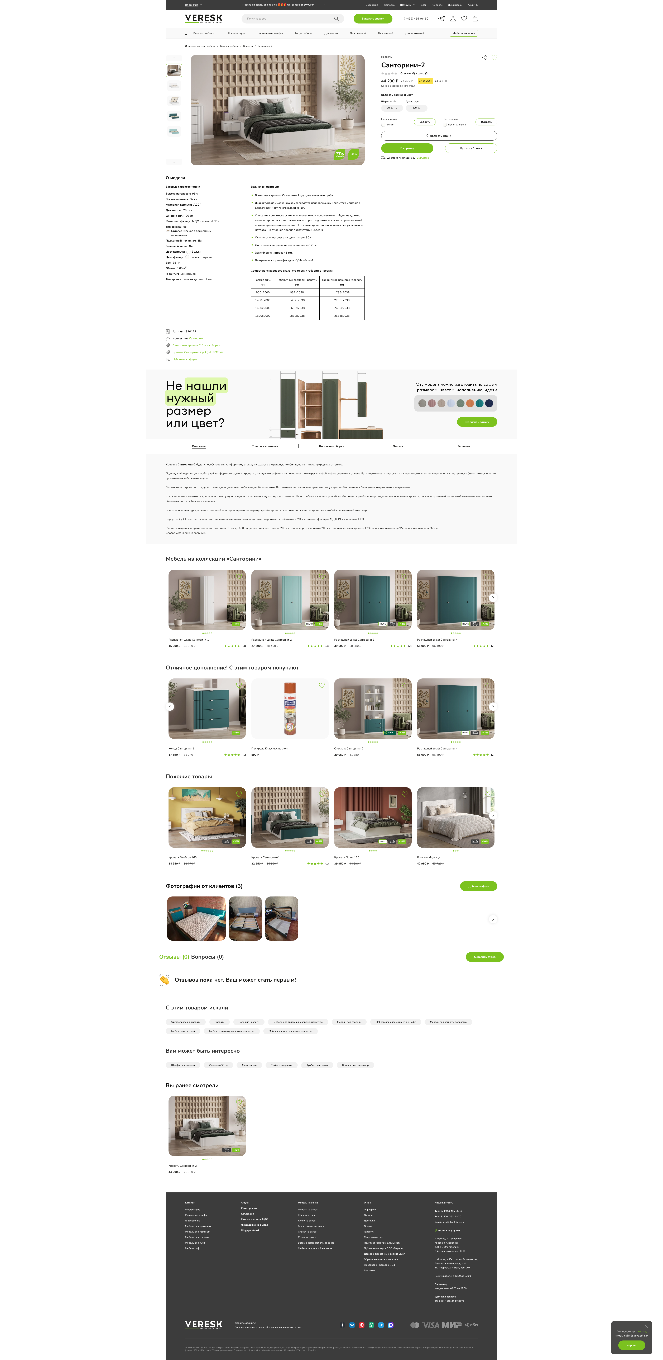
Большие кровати (249, 1022)
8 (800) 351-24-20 (451, 1216)
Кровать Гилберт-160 (183, 857)
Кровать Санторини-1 (265, 857)
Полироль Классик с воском (269, 748)
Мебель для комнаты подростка (448, 1022)
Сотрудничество (373, 1237)
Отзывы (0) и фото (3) (414, 73)
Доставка (389, 5)
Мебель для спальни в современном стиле (298, 1022)
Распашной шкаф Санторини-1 (189, 640)
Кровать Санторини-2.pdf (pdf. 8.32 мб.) (198, 352)
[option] (283, 5)
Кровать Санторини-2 (183, 1166)
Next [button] (493, 598)
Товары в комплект (265, 446)
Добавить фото (478, 886)
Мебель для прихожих (198, 1226)
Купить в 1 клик (471, 148)
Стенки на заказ (307, 1231)
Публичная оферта (185, 359)
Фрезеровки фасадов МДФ (380, 1265)
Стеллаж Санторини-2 (348, 748)
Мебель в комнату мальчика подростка (231, 1031)
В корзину (407, 148)
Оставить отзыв (485, 957)
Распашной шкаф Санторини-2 (271, 640)
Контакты (437, 5)
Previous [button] (170, 706)
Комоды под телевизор (355, 1065)
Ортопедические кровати (185, 1022)
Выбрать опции (440, 136)
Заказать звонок (373, 19)
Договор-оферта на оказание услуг (384, 1253)
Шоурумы (405, 5)
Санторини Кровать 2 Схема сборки (196, 345)
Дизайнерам (455, 5)
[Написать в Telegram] (441, 18)
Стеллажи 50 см (218, 1065)
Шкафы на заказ (307, 1215)
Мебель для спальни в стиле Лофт (396, 1022)
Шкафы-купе (192, 1209)
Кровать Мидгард (428, 857)
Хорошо (632, 1345)
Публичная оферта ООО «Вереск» (383, 1248)
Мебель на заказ (308, 1209)
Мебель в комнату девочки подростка (290, 1031)
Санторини (196, 338)
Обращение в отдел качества (381, 1259)
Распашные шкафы (196, 1215)
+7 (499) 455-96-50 (451, 1211)
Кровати (219, 1022)
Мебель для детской (183, 1031)
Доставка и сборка (331, 446)
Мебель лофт (192, 1248)
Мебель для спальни (349, 1022)
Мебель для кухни (195, 1242)
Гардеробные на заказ (311, 1226)
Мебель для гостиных (197, 1231)
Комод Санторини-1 (181, 748)
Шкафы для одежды (183, 1065)
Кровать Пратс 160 (346, 857)
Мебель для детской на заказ (315, 1248)
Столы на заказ (307, 1237)
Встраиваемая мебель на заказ (316, 1242)
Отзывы (368, 1215)
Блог (423, 5)
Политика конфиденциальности (382, 1242)
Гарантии (464, 446)
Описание (199, 446)
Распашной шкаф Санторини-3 (354, 640)
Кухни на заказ (306, 1220)
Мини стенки (249, 1065)
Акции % (473, 5)
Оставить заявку (477, 422)
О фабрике (372, 5)
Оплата (398, 446)
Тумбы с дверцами (281, 1065)
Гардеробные (192, 1220)
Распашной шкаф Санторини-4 (437, 640)
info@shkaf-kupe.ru (453, 1222)
